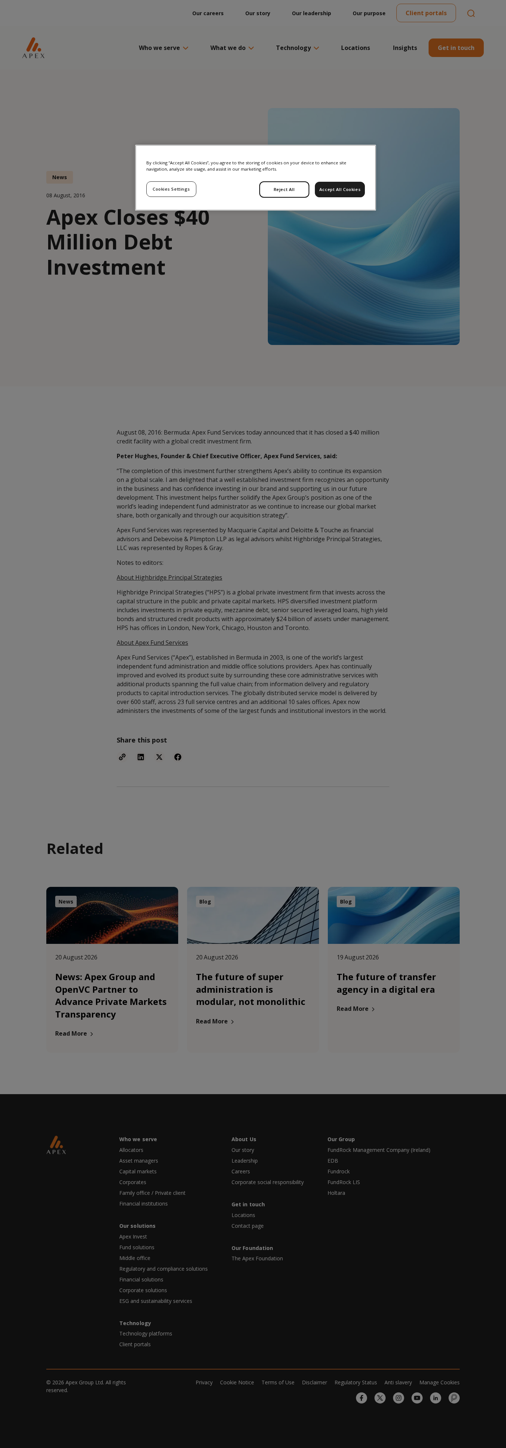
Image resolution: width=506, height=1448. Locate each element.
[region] (255, 178)
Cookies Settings (171, 189)
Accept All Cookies (339, 189)
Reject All (284, 189)
